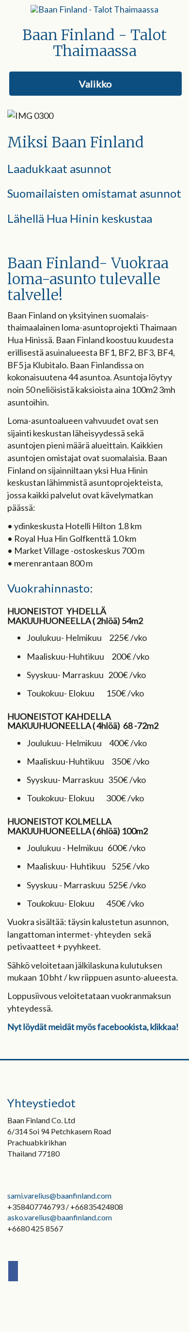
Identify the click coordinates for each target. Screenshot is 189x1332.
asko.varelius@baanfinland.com (59, 1217)
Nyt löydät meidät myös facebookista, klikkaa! (93, 1026)
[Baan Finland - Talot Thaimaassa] (94, 9)
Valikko (95, 83)
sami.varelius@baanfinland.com (59, 1195)
